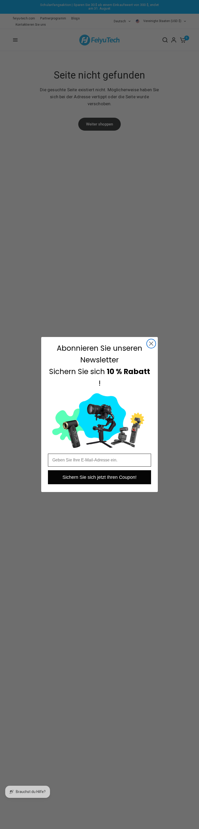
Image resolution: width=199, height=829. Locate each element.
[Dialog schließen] (151, 343)
